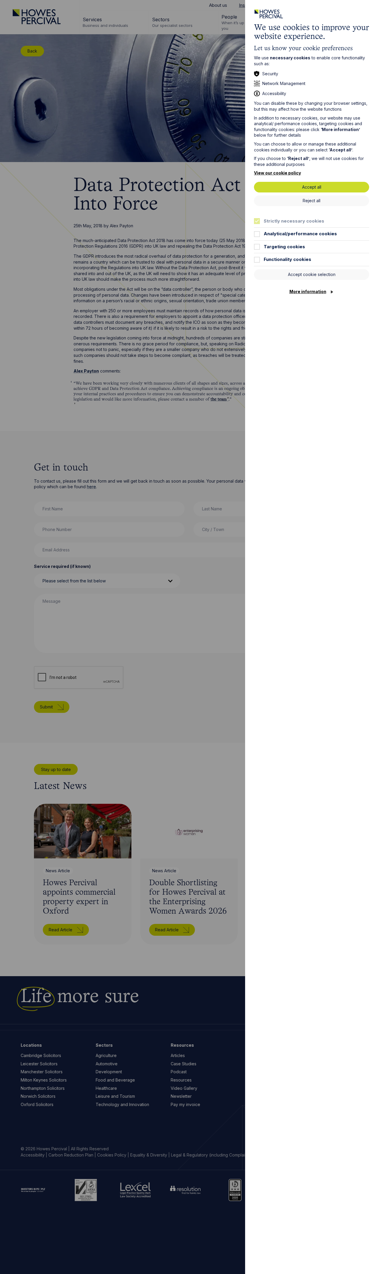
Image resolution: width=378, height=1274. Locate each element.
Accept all (311, 187)
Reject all (311, 200)
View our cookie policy (277, 172)
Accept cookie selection (311, 274)
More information (307, 291)
